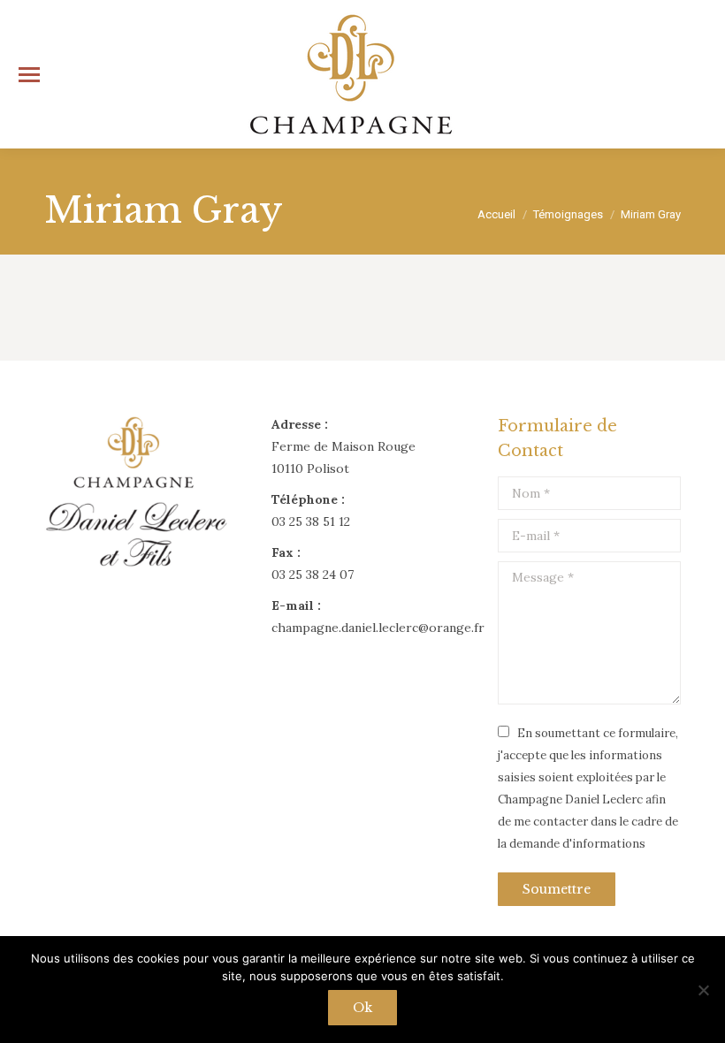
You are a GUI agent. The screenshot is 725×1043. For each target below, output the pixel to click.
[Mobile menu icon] (29, 75)
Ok (362, 1008)
